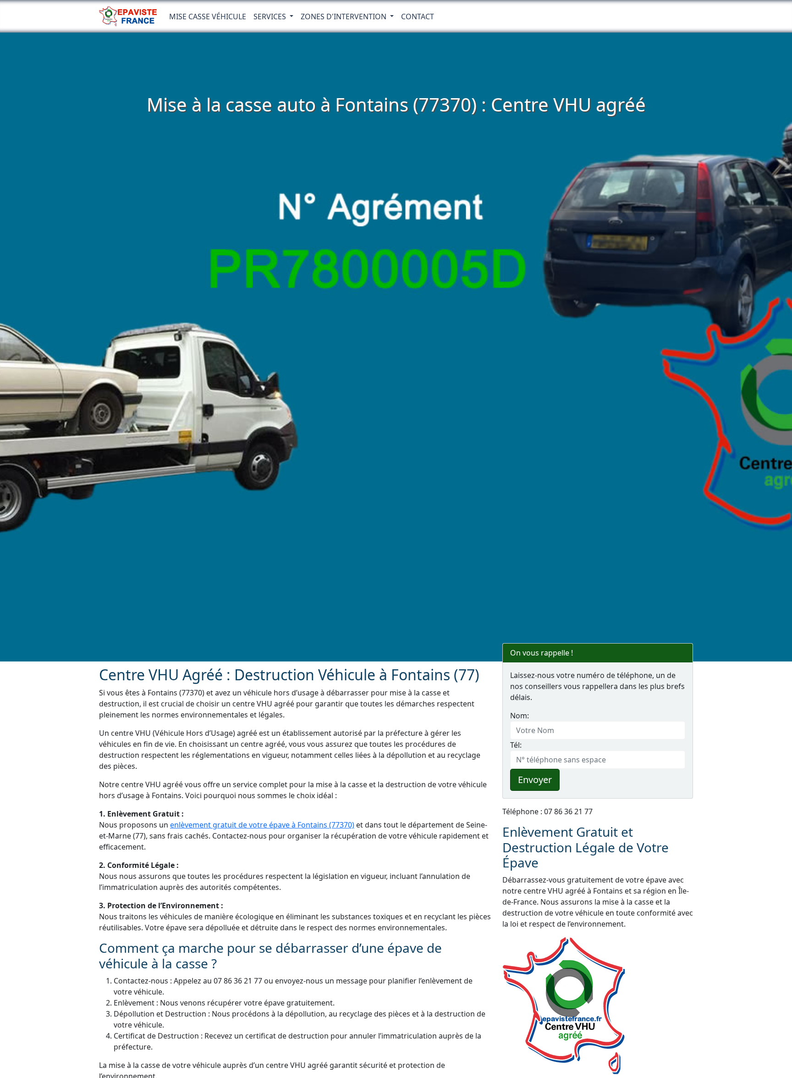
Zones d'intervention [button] (344, 16)
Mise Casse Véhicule (207, 16)
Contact (417, 16)
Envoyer (535, 779)
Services (270, 16)
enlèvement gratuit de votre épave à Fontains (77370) (262, 825)
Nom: (519, 716)
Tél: (516, 745)
